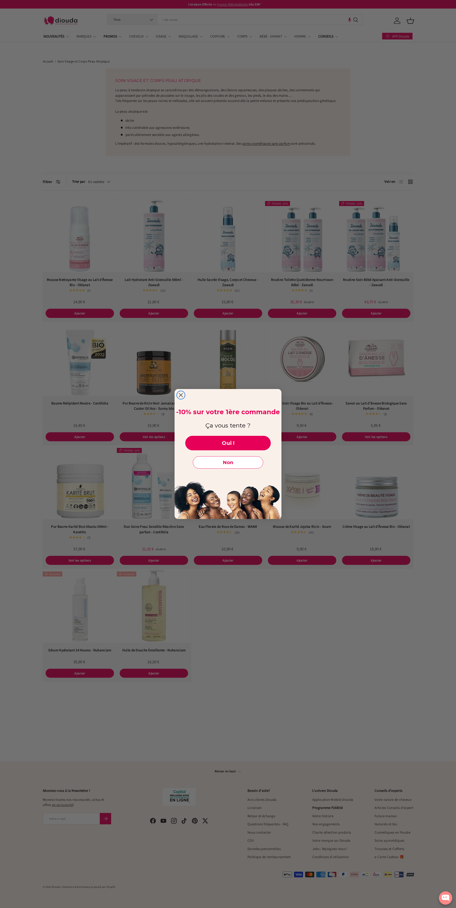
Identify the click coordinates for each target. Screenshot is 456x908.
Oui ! (228, 443)
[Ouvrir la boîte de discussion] (445, 898)
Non (228, 462)
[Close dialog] (181, 395)
